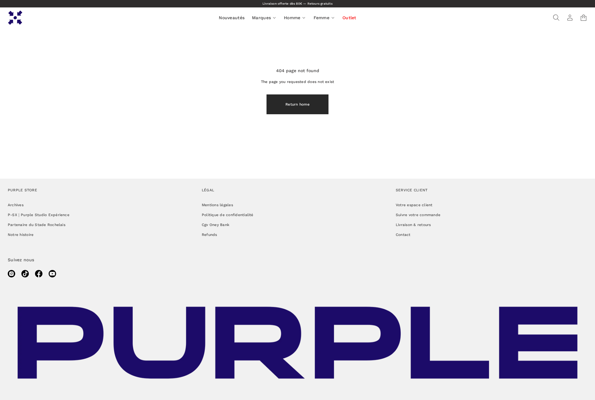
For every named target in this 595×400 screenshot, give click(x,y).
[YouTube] (52, 273)
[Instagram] (11, 273)
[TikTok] (25, 273)
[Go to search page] (556, 17)
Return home (297, 104)
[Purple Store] (15, 17)
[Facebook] (39, 273)
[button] (556, 17)
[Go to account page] (570, 17)
